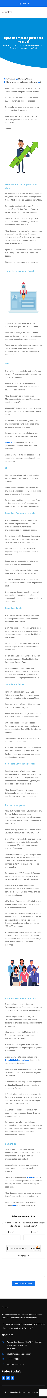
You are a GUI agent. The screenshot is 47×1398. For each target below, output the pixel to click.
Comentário (23, 1256)
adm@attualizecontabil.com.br (19, 1354)
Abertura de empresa (14, 82)
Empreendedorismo (29, 82)
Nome (11, 1232)
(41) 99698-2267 (24, 4)
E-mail (34, 1232)
